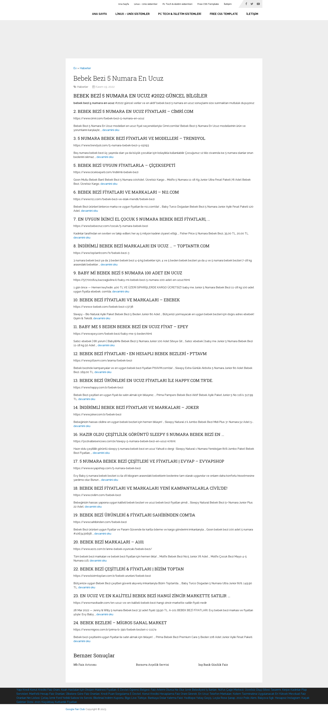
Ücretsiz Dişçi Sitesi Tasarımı (263, 689)
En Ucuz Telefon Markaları (214, 693)
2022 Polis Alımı (246, 697)
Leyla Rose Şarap (224, 697)
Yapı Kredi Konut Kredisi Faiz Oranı (38, 689)
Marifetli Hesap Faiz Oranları (47, 693)
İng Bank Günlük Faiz (213, 664)
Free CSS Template (208, 4)
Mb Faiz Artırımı (85, 664)
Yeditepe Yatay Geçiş (197, 697)
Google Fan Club (75, 709)
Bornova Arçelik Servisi (152, 664)
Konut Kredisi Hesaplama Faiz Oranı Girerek (169, 693)
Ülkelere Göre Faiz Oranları (83, 693)
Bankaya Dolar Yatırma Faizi (165, 697)
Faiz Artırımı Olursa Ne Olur (167, 689)
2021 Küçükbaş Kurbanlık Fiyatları (56, 702)
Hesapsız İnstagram (287, 697)
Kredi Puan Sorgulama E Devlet (121, 693)
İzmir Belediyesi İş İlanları (201, 689)
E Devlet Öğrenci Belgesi (133, 689)
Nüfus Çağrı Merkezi (231, 689)
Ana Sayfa (123, 4)
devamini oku (110, 130)
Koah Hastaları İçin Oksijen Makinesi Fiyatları (88, 689)
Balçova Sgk (266, 697)
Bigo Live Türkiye (136, 697)
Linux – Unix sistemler (146, 4)
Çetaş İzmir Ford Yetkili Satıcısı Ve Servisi (66, 697)
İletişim (228, 4)
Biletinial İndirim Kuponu (108, 697)
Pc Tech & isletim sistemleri (177, 4)
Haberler (85, 68)
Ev (75, 68)
